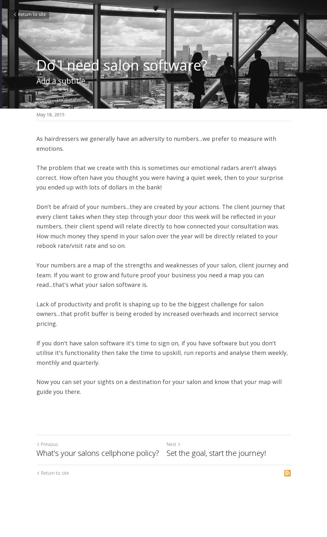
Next (171, 444)
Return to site (32, 14)
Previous (49, 444)
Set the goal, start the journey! (216, 453)
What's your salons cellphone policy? (97, 453)
